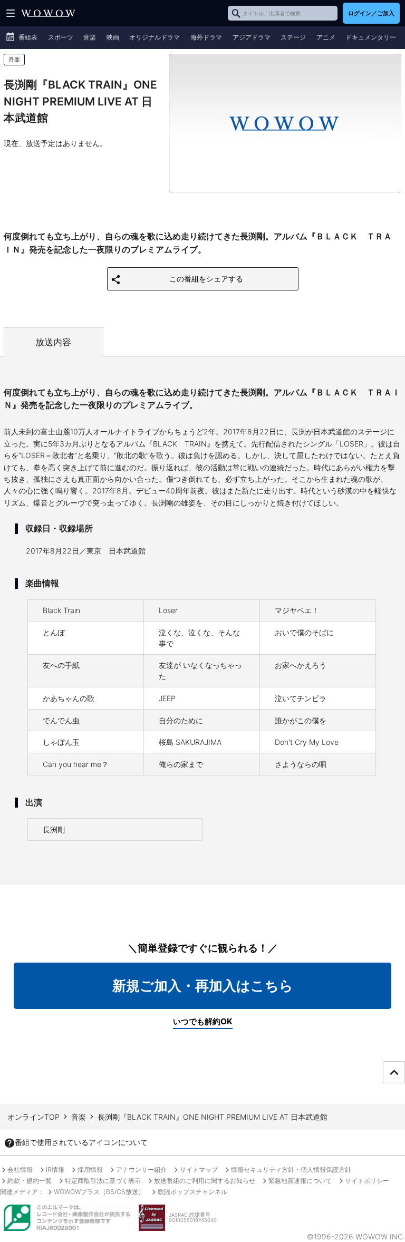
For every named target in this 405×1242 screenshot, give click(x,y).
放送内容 (53, 342)
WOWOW (48, 13)
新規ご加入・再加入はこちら (202, 985)
